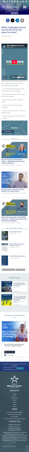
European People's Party (8, 269)
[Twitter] (7, 2)
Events (14, 400)
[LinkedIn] (14, 1)
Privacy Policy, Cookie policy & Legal (14, 418)
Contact (14, 406)
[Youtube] (17, 1)
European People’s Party (15, 414)
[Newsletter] (4, 1)
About (14, 396)
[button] (6, 360)
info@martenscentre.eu (14, 424)
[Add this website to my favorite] (26, 1)
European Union (20, 269)
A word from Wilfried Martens (14, 412)
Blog (14, 404)
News (14, 402)
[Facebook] (12, 1)
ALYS (26, 446)
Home (14, 393)
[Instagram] (9, 1)
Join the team (14, 416)
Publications (14, 398)
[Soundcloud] (20, 1)
